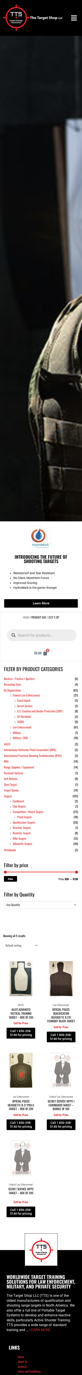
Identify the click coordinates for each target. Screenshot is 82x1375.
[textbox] (39, 905)
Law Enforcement (22, 727)
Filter (10, 879)
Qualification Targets (24, 822)
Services (22, 1366)
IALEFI (7, 744)
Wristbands (10, 850)
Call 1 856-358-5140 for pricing (21, 1033)
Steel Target (10, 784)
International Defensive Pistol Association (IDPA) (30, 750)
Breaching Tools (12, 684)
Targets (8, 796)
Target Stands (11, 790)
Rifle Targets (19, 838)
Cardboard (18, 801)
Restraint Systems (13, 773)
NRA (6, 761)
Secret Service (25, 706)
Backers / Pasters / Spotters (19, 679)
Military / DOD (20, 738)
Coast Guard (23, 700)
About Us (22, 1361)
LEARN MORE (40, 1330)
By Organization (12, 690)
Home (26, 617)
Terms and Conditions (29, 1371)
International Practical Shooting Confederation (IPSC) (33, 755)
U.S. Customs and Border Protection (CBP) (40, 711)
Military (17, 732)
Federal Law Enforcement (26, 695)
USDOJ (20, 722)
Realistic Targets (22, 833)
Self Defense (10, 778)
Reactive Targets (22, 827)
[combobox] (41, 905)
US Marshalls (24, 716)
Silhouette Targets (22, 843)
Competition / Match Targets (28, 812)
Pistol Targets (24, 817)
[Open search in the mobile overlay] (42, 635)
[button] (74, 18)
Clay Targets (19, 806)
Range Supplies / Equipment (19, 767)
